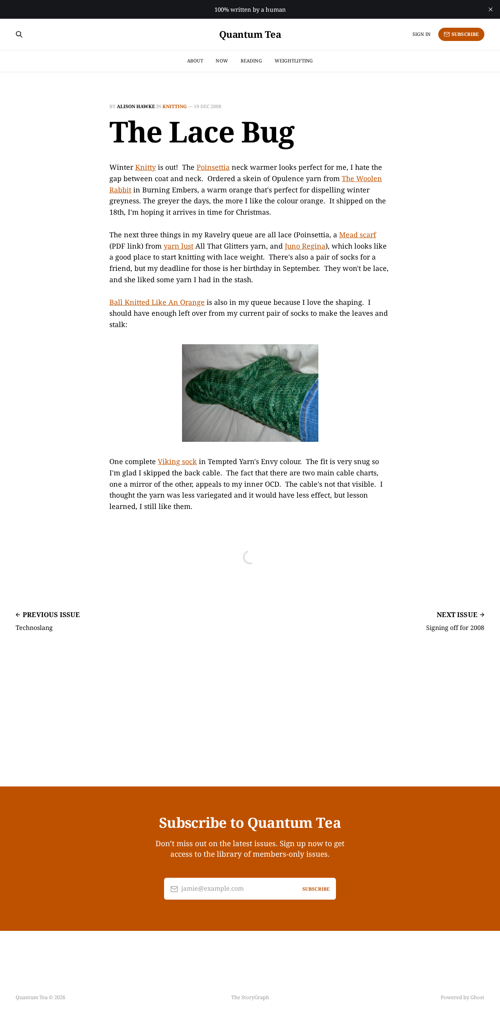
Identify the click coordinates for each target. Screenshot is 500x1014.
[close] (490, 9)
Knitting (174, 106)
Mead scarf (357, 234)
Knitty (145, 167)
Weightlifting (294, 60)
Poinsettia (213, 167)
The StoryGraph (250, 997)
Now (222, 60)
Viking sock (177, 461)
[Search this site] (19, 34)
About (195, 60)
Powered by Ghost (462, 997)
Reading (251, 60)
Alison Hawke (136, 106)
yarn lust (178, 246)
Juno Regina (305, 246)
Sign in (421, 34)
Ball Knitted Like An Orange (157, 302)
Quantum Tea (250, 34)
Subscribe (465, 34)
